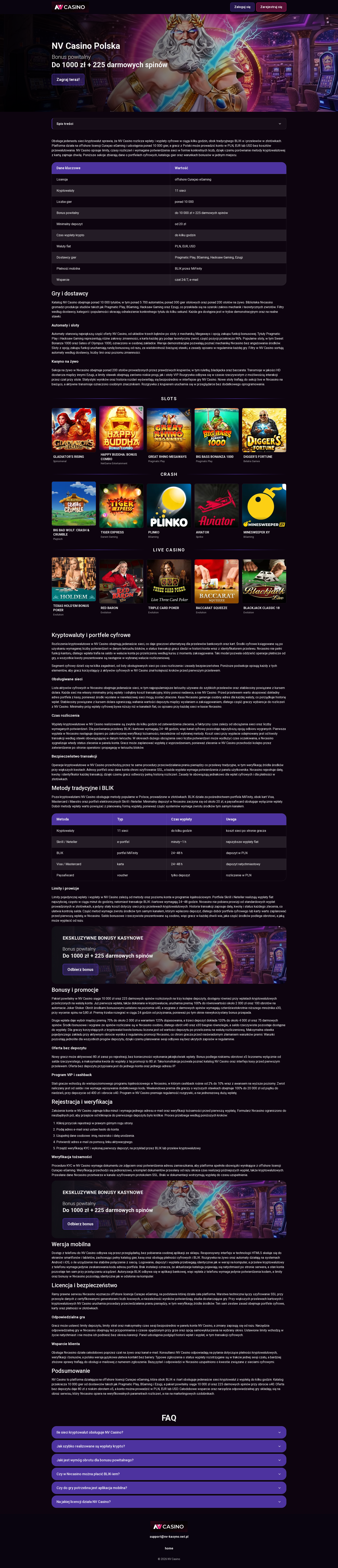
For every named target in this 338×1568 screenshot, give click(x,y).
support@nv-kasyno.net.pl (169, 1536)
